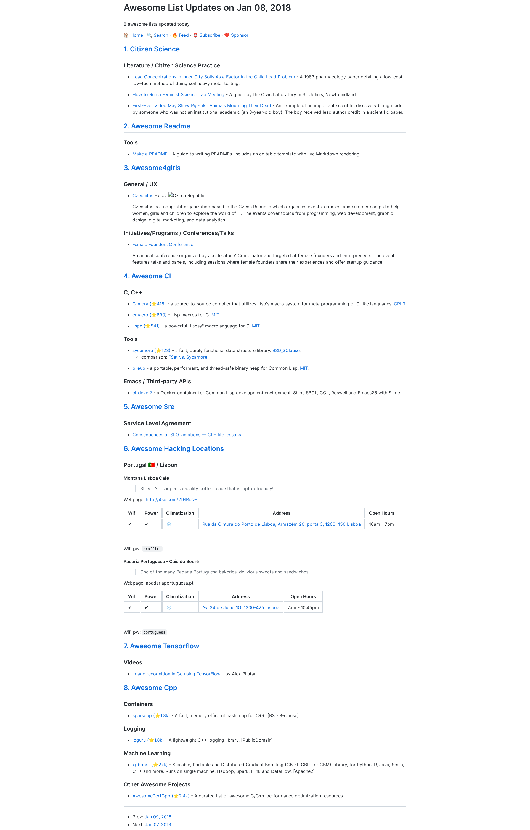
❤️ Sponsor (236, 35)
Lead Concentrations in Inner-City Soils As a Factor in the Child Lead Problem (213, 77)
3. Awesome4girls (152, 168)
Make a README (150, 154)
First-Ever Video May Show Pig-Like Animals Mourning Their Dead (201, 105)
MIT (215, 315)
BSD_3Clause (286, 350)
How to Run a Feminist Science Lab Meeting (178, 94)
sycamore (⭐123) (151, 350)
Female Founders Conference (162, 244)
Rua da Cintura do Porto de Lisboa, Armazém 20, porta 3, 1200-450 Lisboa (281, 524)
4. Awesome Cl (147, 276)
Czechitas (142, 195)
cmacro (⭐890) (149, 315)
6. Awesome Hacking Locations (174, 449)
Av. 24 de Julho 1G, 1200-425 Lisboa (240, 607)
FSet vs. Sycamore (187, 357)
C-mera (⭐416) (149, 303)
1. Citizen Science (152, 49)
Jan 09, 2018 (157, 817)
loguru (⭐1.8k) (148, 740)
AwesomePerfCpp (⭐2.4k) (161, 796)
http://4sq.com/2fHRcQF (171, 499)
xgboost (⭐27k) (150, 764)
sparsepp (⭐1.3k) (151, 715)
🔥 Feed (180, 35)
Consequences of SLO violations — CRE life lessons (186, 434)
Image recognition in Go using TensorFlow (176, 673)
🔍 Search (157, 35)
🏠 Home (133, 35)
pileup (138, 368)
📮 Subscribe (206, 35)
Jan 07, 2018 (158, 824)
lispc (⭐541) (146, 326)
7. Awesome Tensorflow (161, 646)
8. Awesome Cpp (150, 688)
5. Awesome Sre (149, 407)
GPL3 (399, 303)
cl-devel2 (142, 392)
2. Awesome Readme (157, 126)
